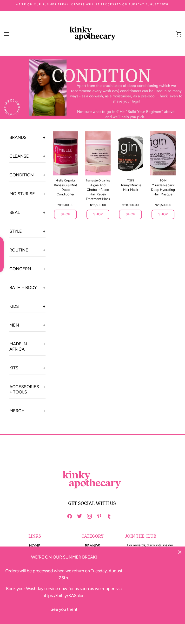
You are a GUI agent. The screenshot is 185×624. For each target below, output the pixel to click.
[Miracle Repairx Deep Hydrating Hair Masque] (163, 153)
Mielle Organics (65, 180)
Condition (21, 175)
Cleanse (19, 156)
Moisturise (22, 193)
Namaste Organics (98, 180)
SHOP (65, 214)
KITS (13, 368)
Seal (14, 212)
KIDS (14, 306)
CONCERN (20, 268)
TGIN (130, 180)
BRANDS (92, 545)
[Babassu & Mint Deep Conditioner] (65, 153)
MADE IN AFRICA (18, 346)
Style (15, 231)
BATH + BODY (23, 287)
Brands (17, 137)
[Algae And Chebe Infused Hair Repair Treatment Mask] (98, 153)
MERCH (17, 410)
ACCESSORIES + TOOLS (24, 389)
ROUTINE (18, 250)
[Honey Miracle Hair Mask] (130, 153)
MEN (14, 325)
